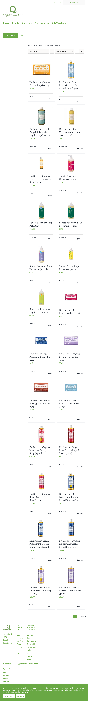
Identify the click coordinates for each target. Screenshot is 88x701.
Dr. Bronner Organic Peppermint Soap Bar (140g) (40, 357)
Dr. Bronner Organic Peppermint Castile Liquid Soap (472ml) (39, 544)
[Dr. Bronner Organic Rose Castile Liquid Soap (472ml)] (71, 434)
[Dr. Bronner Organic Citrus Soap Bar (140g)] (41, 69)
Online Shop (32, 647)
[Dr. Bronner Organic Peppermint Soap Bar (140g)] (41, 340)
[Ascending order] (52, 51)
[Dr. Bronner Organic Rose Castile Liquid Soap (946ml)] (41, 434)
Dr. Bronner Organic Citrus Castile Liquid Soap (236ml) (40, 179)
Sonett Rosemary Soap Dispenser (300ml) (70, 224)
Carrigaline (31, 641)
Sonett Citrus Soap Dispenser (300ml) (69, 268)
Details (51, 99)
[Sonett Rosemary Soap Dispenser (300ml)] (71, 209)
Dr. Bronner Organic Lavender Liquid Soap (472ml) (70, 591)
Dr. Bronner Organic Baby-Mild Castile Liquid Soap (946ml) (69, 85)
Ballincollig (31, 644)
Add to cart (34, 97)
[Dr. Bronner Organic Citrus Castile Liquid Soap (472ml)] (71, 116)
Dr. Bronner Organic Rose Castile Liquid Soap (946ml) (39, 450)
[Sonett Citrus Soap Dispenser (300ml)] (71, 253)
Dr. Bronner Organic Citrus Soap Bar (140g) (40, 84)
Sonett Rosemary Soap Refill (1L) (40, 224)
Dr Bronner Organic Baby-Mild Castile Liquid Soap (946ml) (39, 132)
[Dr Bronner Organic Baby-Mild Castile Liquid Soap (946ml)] (41, 116)
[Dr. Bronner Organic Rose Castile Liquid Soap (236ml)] (41, 481)
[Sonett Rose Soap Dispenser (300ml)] (71, 163)
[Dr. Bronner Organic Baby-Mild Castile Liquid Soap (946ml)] (71, 69)
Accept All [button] (20, 696)
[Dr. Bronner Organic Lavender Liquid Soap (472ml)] (71, 574)
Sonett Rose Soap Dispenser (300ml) (68, 177)
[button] (22, 35)
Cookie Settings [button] (9, 696)
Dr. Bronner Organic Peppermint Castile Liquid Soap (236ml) (69, 544)
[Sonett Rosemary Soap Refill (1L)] (41, 209)
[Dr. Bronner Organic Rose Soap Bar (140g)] (71, 297)
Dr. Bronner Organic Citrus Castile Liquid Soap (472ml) (70, 132)
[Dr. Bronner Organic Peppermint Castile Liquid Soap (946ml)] (71, 481)
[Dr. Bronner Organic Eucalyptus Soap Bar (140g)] (41, 387)
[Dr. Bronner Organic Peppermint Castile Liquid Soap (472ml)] (41, 527)
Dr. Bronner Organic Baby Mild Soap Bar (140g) (69, 404)
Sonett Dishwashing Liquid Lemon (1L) (39, 311)
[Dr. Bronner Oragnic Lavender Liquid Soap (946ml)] (41, 574)
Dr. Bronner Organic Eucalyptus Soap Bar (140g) (39, 404)
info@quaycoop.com (11, 643)
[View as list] (81, 51)
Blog (18, 653)
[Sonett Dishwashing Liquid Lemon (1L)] (41, 297)
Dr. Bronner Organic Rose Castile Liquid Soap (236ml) (39, 497)
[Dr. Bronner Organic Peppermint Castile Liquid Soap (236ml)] (71, 527)
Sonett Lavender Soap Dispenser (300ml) (40, 268)
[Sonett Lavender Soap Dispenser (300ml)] (41, 253)
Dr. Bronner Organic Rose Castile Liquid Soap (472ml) (69, 450)
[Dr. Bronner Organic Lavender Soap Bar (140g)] (71, 340)
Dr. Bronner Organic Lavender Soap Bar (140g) (69, 357)
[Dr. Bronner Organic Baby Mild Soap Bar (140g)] (71, 387)
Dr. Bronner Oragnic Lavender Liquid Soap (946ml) (40, 591)
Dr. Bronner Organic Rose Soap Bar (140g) (69, 312)
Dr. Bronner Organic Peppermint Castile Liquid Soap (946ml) (69, 497)
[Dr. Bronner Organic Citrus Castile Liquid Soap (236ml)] (41, 163)
